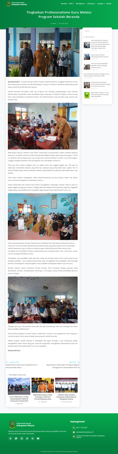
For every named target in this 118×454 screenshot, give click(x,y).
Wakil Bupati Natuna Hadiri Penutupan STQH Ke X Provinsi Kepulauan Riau (42, 397)
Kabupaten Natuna (19, 4)
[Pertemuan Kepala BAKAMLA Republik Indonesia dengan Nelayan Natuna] (87, 66)
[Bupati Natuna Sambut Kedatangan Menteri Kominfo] (87, 57)
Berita (54, 23)
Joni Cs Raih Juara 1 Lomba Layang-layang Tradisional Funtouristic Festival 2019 (19, 399)
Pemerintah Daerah (18, 3)
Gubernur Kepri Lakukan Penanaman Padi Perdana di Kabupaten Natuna (66, 397)
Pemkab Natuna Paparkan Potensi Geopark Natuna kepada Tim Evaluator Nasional (100, 84)
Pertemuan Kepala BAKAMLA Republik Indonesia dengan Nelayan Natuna (99, 65)
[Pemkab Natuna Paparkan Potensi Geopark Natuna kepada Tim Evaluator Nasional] (87, 85)
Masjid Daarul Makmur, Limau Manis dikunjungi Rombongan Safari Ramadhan (100, 94)
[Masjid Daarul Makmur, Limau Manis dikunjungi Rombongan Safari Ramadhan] (87, 95)
